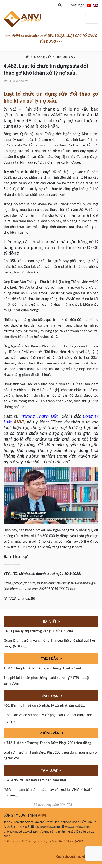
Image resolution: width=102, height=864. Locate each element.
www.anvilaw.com (77, 826)
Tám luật (50, 771)
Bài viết (50, 622)
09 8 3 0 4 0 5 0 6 (18, 826)
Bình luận (50, 696)
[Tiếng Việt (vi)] (89, 5)
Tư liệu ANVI (66, 57)
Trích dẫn (50, 659)
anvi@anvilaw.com (47, 826)
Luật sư (11, 416)
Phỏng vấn (42, 57)
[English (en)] (95, 5)
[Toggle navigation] (91, 19)
